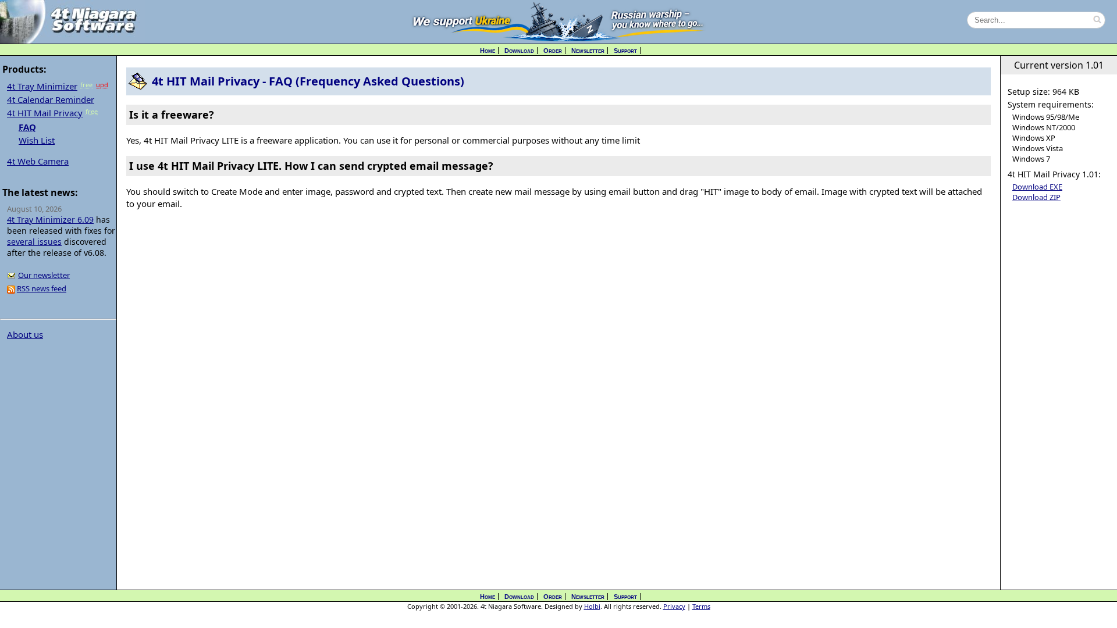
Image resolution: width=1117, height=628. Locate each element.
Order (552, 50)
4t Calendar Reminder (50, 99)
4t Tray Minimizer (42, 86)
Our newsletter (44, 275)
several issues (34, 241)
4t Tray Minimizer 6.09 (50, 219)
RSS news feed (41, 288)
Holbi (592, 606)
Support (625, 50)
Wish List (37, 140)
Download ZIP (1036, 197)
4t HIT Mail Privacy (45, 113)
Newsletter (587, 50)
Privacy (674, 606)
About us (25, 334)
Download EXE (1037, 186)
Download (519, 50)
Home (487, 50)
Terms (701, 606)
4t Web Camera (38, 161)
